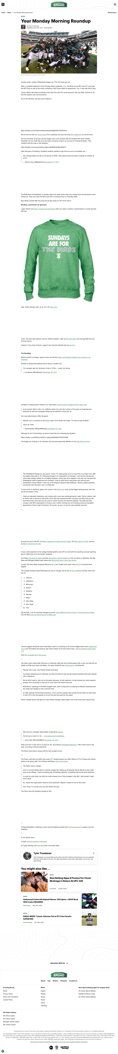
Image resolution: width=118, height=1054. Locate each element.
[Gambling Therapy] (64, 1047)
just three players (74, 827)
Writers (55, 981)
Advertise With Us (57, 963)
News (23, 16)
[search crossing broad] (115, 4)
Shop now (53, 307)
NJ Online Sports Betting (87, 997)
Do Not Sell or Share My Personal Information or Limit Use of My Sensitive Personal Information (59, 1042)
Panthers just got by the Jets (31, 544)
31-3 (64, 86)
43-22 (78, 564)
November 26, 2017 (50, 372)
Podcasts (63, 981)
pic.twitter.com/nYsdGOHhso (54, 736)
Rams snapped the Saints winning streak (57, 541)
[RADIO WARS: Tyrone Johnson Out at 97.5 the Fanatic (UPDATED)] (89, 918)
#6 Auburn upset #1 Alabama (59, 558)
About (43, 981)
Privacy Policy (8, 994)
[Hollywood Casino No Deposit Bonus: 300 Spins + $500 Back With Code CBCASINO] (89, 901)
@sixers (60, 732)
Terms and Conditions (10, 997)
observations (69, 665)
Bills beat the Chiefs (81, 541)
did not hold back (61, 761)
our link (72, 345)
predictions (77, 135)
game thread (42, 135)
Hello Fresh (72, 339)
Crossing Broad (8, 987)
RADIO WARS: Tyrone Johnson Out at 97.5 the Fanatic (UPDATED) (47, 917)
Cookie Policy (8, 1000)
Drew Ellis (53, 888)
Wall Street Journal (82, 441)
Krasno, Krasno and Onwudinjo (44, 209)
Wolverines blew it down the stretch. (64, 560)
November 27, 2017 (52, 162)
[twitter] (94, 853)
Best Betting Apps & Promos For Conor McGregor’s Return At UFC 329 (70, 879)
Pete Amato (26, 905)
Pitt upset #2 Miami (35, 558)
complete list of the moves (36, 655)
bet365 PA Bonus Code (87, 994)
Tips (49, 981)
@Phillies (29, 732)
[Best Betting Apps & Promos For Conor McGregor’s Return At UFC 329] (34, 882)
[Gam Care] (56, 1047)
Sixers (43, 997)
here (38, 845)
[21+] (51, 1047)
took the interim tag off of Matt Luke (43, 615)
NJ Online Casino (9, 1019)
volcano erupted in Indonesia (36, 841)
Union (43, 1003)
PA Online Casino (9, 1016)
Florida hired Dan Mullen (86, 612)
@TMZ (47, 420)
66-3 (53, 564)
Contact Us (73, 981)
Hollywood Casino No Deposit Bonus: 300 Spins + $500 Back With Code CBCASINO (50, 900)
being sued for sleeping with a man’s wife (72, 405)
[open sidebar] (2, 4)
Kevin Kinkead (27, 922)
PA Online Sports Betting (87, 991)
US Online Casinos (9, 1012)
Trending (44, 1006)
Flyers (43, 1000)
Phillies (43, 994)
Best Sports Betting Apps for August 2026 (94, 987)
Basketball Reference (69, 745)
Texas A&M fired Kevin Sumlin (66, 612)
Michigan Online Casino (11, 1022)
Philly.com (60, 489)
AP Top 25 (73, 571)
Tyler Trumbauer (34, 26)
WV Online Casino (9, 1025)
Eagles (43, 991)
